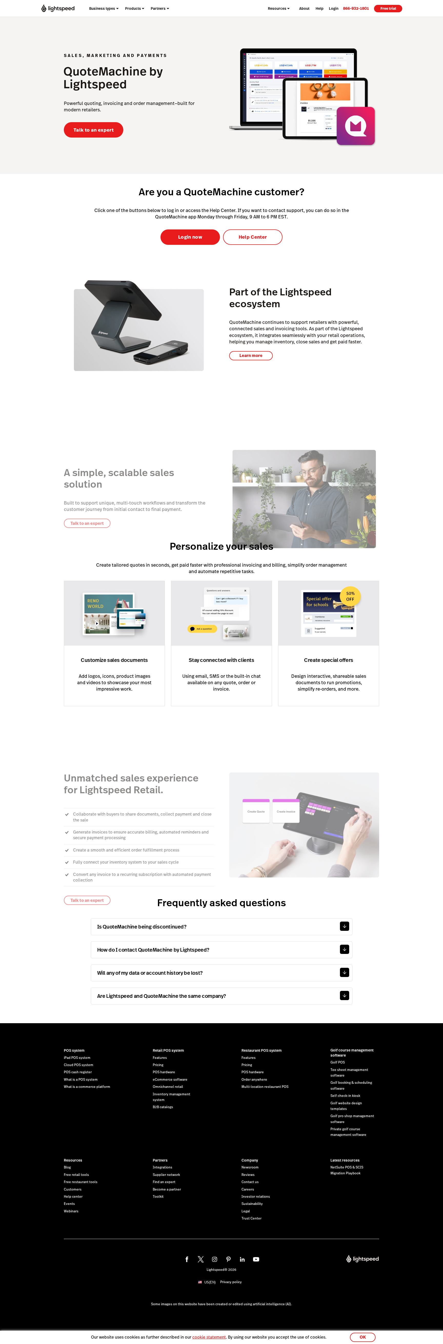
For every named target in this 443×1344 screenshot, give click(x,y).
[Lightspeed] (58, 8)
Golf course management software (352, 1053)
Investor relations (255, 1196)
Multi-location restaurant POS (264, 1087)
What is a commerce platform (87, 1087)
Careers (247, 1189)
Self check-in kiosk (345, 1096)
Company (249, 1160)
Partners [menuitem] (158, 8)
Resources (73, 1160)
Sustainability (252, 1204)
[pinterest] (228, 1259)
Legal (245, 1211)
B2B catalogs (163, 1107)
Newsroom (250, 1167)
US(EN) (210, 1282)
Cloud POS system (78, 1065)
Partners (160, 1160)
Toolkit (158, 1196)
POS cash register (78, 1072)
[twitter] (200, 1259)
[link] (356, 8)
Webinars (71, 1211)
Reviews (248, 1175)
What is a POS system (81, 1079)
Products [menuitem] (133, 8)
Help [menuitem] (320, 8)
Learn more (251, 356)
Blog (67, 1167)
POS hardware (164, 1072)
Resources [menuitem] (277, 8)
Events (69, 1204)
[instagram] (214, 1259)
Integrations (162, 1167)
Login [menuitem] (333, 8)
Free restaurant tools (80, 1182)
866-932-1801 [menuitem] (356, 8)
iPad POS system (77, 1058)
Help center (73, 1196)
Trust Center (251, 1218)
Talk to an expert (94, 130)
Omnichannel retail (168, 1087)
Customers (73, 1189)
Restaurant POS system (261, 1050)
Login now (190, 237)
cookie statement (209, 1337)
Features (160, 1058)
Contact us (250, 1182)
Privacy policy (231, 1282)
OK (363, 1337)
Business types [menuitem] (102, 8)
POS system (74, 1050)
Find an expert (164, 1182)
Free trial (388, 8)
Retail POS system (168, 1050)
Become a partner (167, 1189)
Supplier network (166, 1175)
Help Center (253, 237)
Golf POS (337, 1062)
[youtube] (256, 1259)
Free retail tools (76, 1175)
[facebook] (187, 1259)
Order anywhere (254, 1079)
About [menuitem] (304, 8)
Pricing (158, 1065)
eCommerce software (170, 1079)
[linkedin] (242, 1259)
